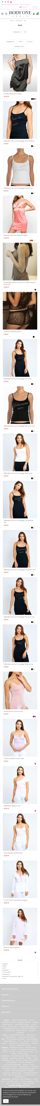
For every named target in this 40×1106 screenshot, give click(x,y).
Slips (19, 1052)
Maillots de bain (11, 1068)
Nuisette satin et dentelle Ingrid (16, 235)
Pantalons (5, 1066)
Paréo (31, 1052)
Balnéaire (6, 970)
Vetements (6, 974)
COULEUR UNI (16, 1083)
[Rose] (35, 99)
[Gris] (33, 146)
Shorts (32, 1064)
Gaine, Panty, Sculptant (12, 1028)
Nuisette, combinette (17, 1039)
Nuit (4, 968)
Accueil (20, 960)
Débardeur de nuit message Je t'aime (17, 379)
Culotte (33, 1024)
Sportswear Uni (24, 1066)
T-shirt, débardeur (25, 1079)
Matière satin (24, 1043)
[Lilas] (35, 763)
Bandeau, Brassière (24, 1022)
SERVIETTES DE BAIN (24, 1045)
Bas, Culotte (24, 1024)
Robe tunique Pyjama (12, 947)
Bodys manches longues (27, 1037)
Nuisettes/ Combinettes (12, 1064)
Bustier (7, 1071)
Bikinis (5, 1052)
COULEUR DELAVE (28, 1083)
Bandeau (5, 1058)
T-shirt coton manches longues (15, 900)
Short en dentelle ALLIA (12, 332)
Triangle (29, 1058)
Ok (6, 1101)
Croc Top (32, 1087)
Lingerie (5, 964)
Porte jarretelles (24, 1026)
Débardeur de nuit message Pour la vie (18, 473)
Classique (5, 1049)
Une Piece (24, 1052)
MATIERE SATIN (20, 1077)
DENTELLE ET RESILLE (28, 1028)
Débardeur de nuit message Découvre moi (19, 426)
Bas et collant (16, 1073)
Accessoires (27, 1073)
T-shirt (14, 1087)
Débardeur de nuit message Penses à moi (19, 617)
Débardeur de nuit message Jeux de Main (19, 141)
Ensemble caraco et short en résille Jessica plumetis (20, 283)
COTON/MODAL (30, 1075)
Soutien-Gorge (22, 1020)
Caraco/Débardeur (10, 1041)
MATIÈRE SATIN (22, 1030)
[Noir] (32, 99)
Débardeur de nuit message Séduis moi (18, 664)
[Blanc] (35, 146)
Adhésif (17, 1024)
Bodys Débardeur (11, 1037)
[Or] (32, 240)
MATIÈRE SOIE (10, 1030)
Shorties (12, 1052)
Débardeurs (23, 1087)
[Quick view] (21, 91)
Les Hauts (20, 1047)
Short (20, 1041)
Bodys (5, 966)
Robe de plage (23, 1054)
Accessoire (6, 1073)
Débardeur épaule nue (12, 806)
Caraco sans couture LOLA (13, 711)
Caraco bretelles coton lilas (14, 758)
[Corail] (30, 240)
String (4, 1026)
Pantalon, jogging (27, 1081)
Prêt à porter (13, 1066)
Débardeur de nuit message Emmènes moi (20, 570)
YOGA (4, 978)
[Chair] (33, 240)
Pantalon (27, 1041)
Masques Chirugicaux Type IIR (13, 976)
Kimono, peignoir (32, 1039)
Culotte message (25, 1062)
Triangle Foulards (25, 1049)
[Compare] (18, 91)
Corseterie (32, 1068)
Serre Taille (16, 1071)
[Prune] (33, 716)
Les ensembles (24, 1068)
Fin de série (6, 972)
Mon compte (25, 4)
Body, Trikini (34, 1026)
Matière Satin (31, 1035)
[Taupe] (33, 99)
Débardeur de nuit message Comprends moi (18, 521)
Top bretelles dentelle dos (13, 853)
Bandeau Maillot (31, 1047)
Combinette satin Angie (13, 94)
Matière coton (14, 1043)
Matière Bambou (19, 1035)
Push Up (32, 1020)
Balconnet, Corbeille (9, 1022)
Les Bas (33, 1049)
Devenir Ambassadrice (9, 4)
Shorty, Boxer (12, 1026)
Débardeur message (27, 1071)
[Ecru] (35, 240)
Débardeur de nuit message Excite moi (18, 188)
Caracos (25, 1064)
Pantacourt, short (13, 1081)
